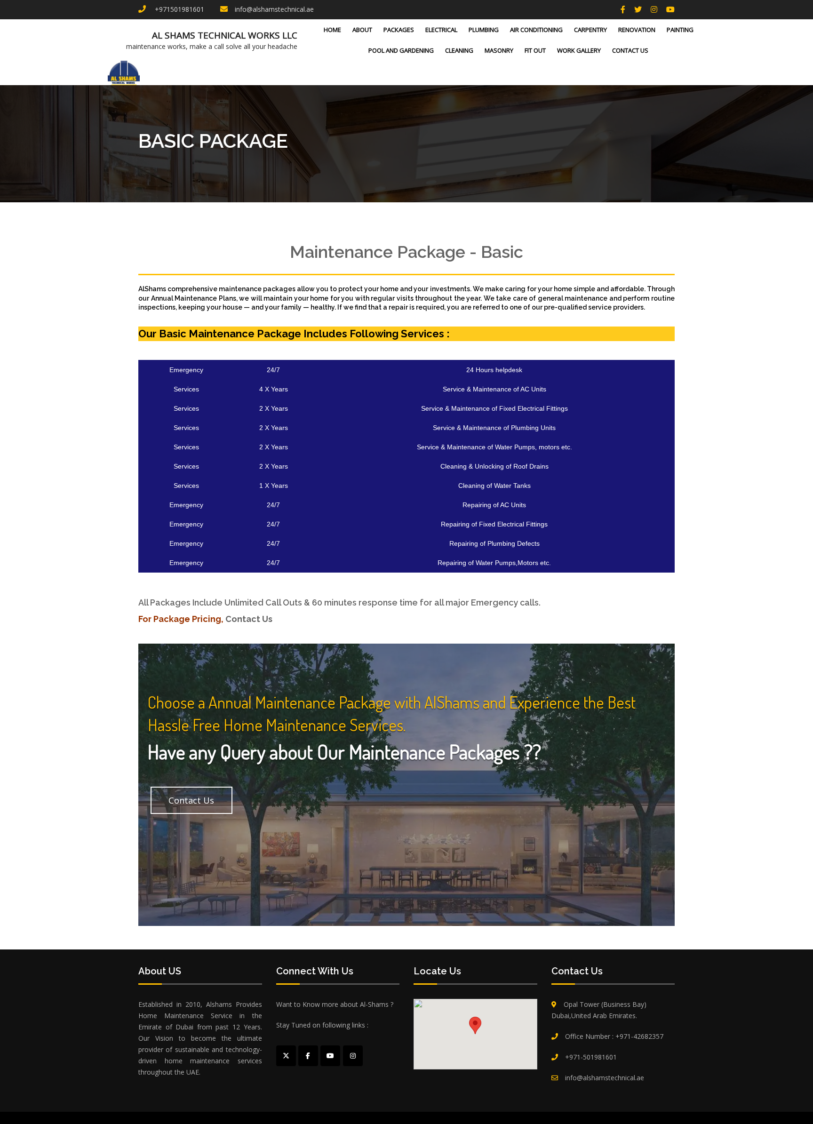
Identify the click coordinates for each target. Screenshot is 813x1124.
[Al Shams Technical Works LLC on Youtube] (330, 1055)
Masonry (499, 50)
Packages (398, 29)
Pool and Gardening (401, 50)
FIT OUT (535, 50)
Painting (680, 29)
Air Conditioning (536, 29)
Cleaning (459, 50)
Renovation (636, 29)
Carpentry (590, 29)
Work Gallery (579, 50)
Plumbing (484, 29)
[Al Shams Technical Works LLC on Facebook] (308, 1055)
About (362, 29)
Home (332, 29)
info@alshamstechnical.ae (274, 9)
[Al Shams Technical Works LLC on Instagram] (353, 1055)
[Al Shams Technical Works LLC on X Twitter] (286, 1055)
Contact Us (630, 50)
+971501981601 (178, 9)
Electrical (441, 29)
